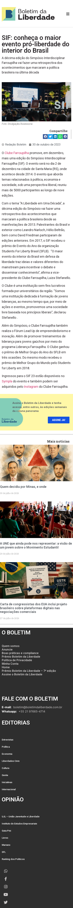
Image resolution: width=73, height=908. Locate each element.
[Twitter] (6, 902)
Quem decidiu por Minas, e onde (23, 487)
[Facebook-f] (6, 879)
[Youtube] (6, 894)
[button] (45, 136)
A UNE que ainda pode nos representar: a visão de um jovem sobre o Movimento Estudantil (36, 545)
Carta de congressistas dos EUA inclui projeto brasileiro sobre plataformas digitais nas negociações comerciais (33, 608)
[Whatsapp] (6, 871)
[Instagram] (6, 887)
